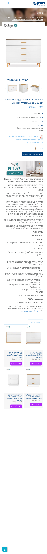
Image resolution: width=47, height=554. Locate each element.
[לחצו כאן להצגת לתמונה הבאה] (41, 88)
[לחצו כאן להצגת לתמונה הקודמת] (5, 88)
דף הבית (40, 17)
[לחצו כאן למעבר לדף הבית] (39, 4)
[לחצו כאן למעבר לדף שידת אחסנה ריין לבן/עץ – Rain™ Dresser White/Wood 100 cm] (33, 380)
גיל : (42, 114)
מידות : (41, 117)
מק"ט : (41, 121)
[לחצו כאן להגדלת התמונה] (23, 52)
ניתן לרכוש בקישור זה (30, 311)
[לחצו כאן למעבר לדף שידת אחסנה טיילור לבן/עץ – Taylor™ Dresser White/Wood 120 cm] (13, 337)
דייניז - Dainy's (36, 107)
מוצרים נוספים (35, 322)
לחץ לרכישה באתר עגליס (32, 154)
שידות (32, 17)
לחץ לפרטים (35, 364)
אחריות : (40, 125)
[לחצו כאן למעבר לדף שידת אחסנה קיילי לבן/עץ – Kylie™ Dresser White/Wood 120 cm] (33, 337)
